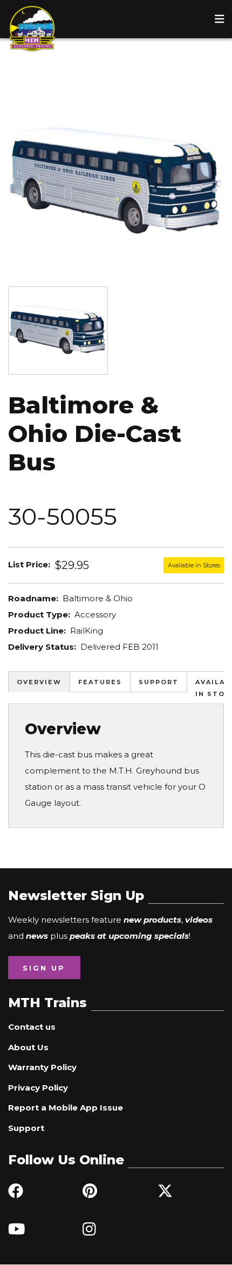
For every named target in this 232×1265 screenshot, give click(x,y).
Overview (39, 682)
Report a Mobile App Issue (65, 1107)
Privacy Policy (38, 1088)
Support (159, 682)
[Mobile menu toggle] (219, 19)
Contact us (32, 1027)
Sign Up (44, 968)
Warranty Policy (42, 1067)
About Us (28, 1047)
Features (100, 682)
